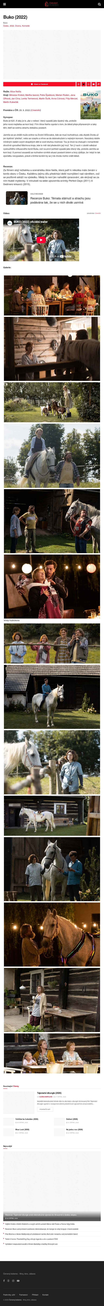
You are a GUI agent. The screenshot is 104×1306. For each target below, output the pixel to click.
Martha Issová (32, 95)
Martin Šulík (44, 98)
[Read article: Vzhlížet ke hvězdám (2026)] (8, 1122)
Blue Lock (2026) (22, 1129)
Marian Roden (62, 95)
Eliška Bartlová (46, 1097)
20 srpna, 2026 (73, 1133)
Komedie (26, 25)
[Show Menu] (4, 4)
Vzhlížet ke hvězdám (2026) (26, 1119)
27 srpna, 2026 (60, 1097)
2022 (12, 25)
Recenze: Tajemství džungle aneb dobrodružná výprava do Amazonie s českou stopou (41, 1214)
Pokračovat (46, 1108)
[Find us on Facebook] (4, 1280)
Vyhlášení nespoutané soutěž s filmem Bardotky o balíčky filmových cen (31, 1244)
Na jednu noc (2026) (74, 1129)
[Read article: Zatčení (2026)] (59, 1122)
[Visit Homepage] (52, 4)
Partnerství (23, 1294)
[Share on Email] (93, 84)
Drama (18, 25)
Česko (6, 25)
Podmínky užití (9, 1294)
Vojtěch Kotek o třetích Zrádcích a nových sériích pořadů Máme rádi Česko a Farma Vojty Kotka (40, 1224)
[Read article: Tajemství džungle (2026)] (18, 1102)
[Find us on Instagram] (13, 1280)
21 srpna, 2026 (73, 1122)
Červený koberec (15, 1300)
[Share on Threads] (78, 84)
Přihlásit (35, 1294)
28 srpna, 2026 (12, 1218)
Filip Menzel (71, 98)
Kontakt (45, 1294)
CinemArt (35, 110)
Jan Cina (15, 98)
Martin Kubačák (10, 102)
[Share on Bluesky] (83, 84)
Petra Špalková (47, 95)
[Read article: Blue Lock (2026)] (8, 1132)
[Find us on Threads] (8, 1280)
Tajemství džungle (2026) (49, 1092)
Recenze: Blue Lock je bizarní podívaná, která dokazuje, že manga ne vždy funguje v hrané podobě (41, 1229)
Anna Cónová (58, 98)
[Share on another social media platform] (98, 84)
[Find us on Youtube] (18, 1280)
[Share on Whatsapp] (88, 84)
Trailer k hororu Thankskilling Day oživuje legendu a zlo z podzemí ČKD (31, 1239)
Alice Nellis (15, 91)
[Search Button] (99, 4)
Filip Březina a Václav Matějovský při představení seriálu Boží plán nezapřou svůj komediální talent (41, 1234)
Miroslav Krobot (16, 95)
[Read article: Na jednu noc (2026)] (59, 1132)
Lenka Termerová (29, 98)
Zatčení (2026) (72, 1119)
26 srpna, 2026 (22, 1122)
